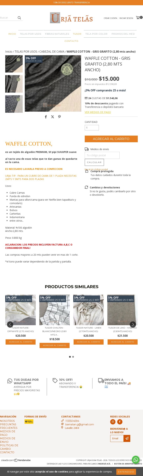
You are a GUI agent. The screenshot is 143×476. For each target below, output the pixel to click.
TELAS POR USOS (30, 34)
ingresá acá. (104, 464)
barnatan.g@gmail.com (79, 424)
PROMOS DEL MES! (123, 34)
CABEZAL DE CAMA (51, 51)
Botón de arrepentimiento (128, 464)
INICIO (12, 34)
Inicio (8, 51)
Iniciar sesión (126, 18)
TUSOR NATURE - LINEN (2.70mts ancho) (88, 329)
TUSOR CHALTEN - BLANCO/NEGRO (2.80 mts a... (54, 331)
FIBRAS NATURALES (57, 34)
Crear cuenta (110, 18)
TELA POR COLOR (96, 34)
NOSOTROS (7, 421)
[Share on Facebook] (46, 117)
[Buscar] (19, 18)
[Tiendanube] (16, 461)
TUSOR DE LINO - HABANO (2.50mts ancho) (122, 329)
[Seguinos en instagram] (112, 421)
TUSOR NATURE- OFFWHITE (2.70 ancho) (20, 329)
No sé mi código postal (96, 169)
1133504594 (72, 421)
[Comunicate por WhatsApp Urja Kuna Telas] (136, 460)
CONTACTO (71, 41)
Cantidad (91, 122)
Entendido (126, 471)
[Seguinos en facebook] (119, 421)
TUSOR (77, 34)
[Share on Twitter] (52, 117)
